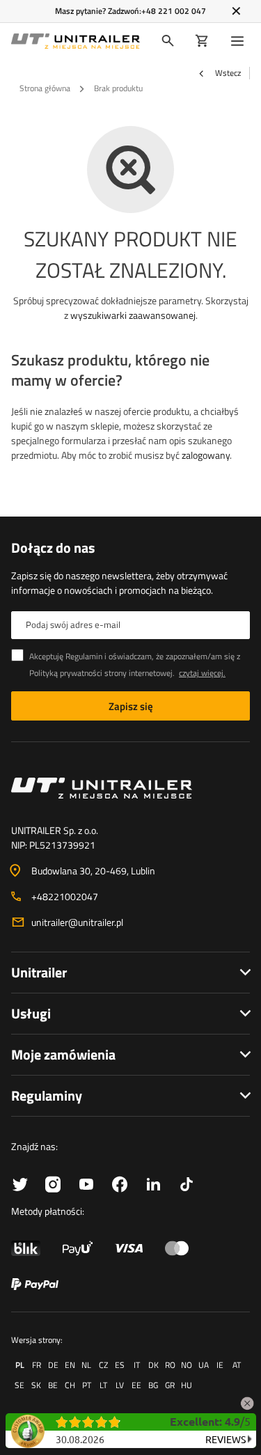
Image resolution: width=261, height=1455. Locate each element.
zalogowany (206, 455)
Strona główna (44, 88)
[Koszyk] (202, 41)
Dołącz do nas (53, 548)
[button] (247, 1401)
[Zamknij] (236, 11)
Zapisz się (131, 706)
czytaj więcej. (202, 672)
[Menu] (240, 41)
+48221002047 (64, 896)
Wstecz (227, 73)
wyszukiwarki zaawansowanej (133, 315)
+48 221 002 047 (173, 10)
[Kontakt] (130, 788)
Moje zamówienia (63, 1054)
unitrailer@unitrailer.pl (77, 922)
